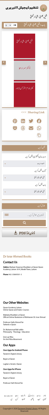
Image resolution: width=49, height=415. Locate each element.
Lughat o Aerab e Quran (12, 364)
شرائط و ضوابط (23, 397)
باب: (42, 25)
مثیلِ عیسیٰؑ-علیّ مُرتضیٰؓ (38, 17)
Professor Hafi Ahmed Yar (13, 383)
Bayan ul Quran (9, 359)
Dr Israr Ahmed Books (17, 256)
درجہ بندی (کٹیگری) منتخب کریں (35, 157)
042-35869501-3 (15, 275)
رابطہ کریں (16, 397)
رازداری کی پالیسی (31, 397)
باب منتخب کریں (40, 185)
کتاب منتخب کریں (40, 171)
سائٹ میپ (38, 397)
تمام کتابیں (44, 397)
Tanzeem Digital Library (12, 354)
